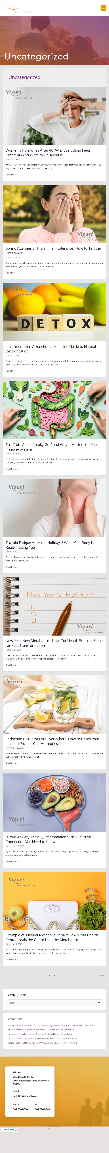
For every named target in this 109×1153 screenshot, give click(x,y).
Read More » (12, 174)
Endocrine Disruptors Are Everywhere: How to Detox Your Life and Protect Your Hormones (52, 741)
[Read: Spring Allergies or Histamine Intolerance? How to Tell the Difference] (54, 214)
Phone (16, 1104)
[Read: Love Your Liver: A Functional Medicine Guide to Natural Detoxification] (54, 312)
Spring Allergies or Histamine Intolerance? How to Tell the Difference (40, 1030)
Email (16, 1091)
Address (17, 1072)
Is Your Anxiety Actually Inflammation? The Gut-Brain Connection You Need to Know (48, 839)
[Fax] (31, 1104)
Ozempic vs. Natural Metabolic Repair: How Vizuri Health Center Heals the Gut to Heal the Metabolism (52, 937)
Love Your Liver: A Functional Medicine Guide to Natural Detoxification (40, 1034)
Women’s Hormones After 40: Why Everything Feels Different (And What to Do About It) (48, 152)
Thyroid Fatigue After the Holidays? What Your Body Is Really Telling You (42, 1043)
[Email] (9, 1090)
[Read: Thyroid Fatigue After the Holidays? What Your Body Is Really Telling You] (54, 508)
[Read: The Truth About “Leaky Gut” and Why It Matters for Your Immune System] (54, 410)
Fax (36, 1104)
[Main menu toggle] (103, 8)
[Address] (9, 1071)
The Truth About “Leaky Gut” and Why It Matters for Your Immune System (43, 1038)
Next (102, 975)
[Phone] (9, 1104)
